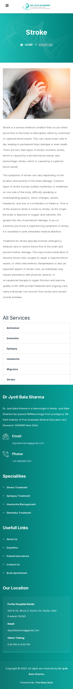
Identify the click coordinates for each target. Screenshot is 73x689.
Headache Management (21, 504)
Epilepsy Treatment (18, 495)
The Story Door (44, 682)
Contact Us (13, 564)
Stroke (11, 379)
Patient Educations (18, 556)
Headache (13, 358)
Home (28, 44)
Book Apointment (17, 572)
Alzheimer (13, 327)
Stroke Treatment (17, 487)
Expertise (12, 547)
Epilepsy (12, 348)
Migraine (12, 369)
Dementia (13, 338)
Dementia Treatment (19, 512)
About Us (12, 539)
